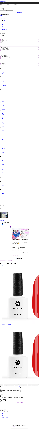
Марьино (4, 19)
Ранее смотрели (2, 407)
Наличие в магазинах (20, 402)
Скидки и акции (4, 25)
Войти (3, 413)
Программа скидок (4, 29)
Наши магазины (3, 18)
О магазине (3, 418)
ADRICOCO (10, 260)
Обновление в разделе (3, 1)
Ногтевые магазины (4, 416)
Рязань (4, 20)
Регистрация (2, 5)
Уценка (3, 30)
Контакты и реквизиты (5, 417)
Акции (3, 26)
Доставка (3, 24)
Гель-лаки (4, 260)
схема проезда (2, 220)
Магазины (3, 23)
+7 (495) (2, 15)
